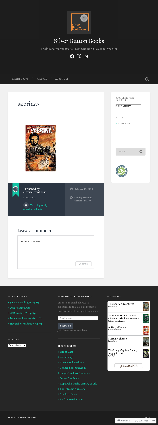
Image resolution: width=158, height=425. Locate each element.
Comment (83, 263)
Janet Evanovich (115, 330)
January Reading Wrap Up (25, 302)
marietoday (66, 357)
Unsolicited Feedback (72, 362)
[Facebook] (72, 56)
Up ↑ (147, 417)
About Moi (61, 79)
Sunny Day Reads (69, 378)
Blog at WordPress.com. (22, 417)
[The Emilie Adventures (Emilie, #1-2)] (146, 310)
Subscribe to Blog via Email (75, 296)
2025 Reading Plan (20, 307)
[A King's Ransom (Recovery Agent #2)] (146, 333)
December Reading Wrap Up (26, 318)
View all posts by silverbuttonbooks (35, 207)
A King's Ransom (117, 327)
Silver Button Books (79, 41)
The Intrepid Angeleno (72, 389)
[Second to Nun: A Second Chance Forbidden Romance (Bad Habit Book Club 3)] (146, 322)
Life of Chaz (66, 351)
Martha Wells (114, 306)
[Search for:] (130, 152)
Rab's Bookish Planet (71, 399)
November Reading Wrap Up (26, 323)
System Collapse (117, 338)
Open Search (147, 79)
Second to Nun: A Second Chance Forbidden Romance (124, 317)
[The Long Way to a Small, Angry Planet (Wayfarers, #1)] (146, 357)
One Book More (68, 394)
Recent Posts (20, 79)
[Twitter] (79, 56)
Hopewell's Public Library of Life (78, 383)
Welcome (41, 79)
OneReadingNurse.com (73, 367)
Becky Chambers (115, 356)
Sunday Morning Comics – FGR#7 (83, 199)
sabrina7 (28, 103)
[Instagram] (85, 56)
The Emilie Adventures (121, 303)
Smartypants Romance (117, 321)
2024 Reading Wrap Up (23, 313)
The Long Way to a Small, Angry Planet (122, 352)
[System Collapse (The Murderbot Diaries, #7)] (146, 346)
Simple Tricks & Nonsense (75, 373)
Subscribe (65, 325)
